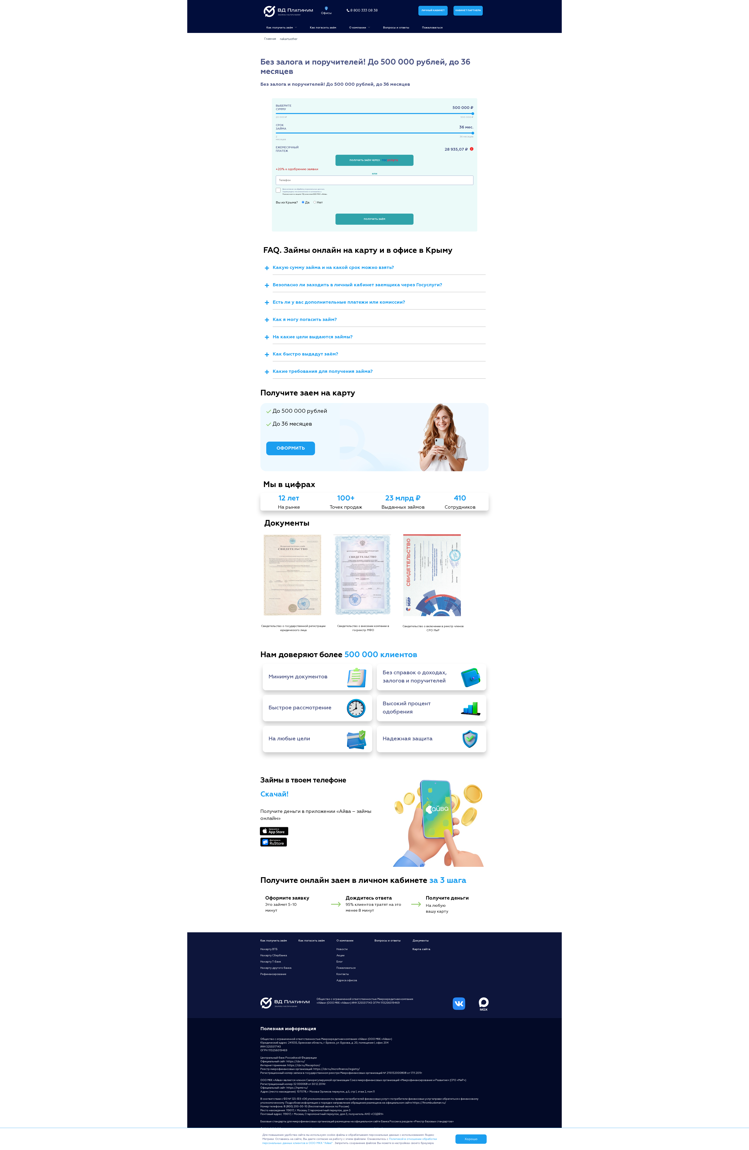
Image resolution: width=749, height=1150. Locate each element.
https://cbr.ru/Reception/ (303, 1065)
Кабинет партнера (468, 10)
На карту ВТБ (269, 949)
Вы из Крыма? (287, 202)
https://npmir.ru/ (297, 1087)
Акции (340, 955)
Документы (421, 940)
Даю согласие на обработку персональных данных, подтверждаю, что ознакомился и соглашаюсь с (304, 191)
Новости (342, 949)
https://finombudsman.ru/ (429, 1102)
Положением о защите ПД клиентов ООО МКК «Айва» (304, 194)
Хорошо (471, 1139)
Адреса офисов (346, 980)
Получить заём (374, 219)
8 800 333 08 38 (364, 10)
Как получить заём (280, 27)
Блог (339, 961)
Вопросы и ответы (396, 27)
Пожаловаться (432, 27)
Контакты (342, 974)
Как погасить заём (323, 27)
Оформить (291, 448)
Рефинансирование (273, 974)
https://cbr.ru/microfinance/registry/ (336, 1069)
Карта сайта (421, 949)
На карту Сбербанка (273, 955)
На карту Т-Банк (270, 961)
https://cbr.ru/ (296, 1061)
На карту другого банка (275, 968)
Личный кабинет (433, 10)
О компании (358, 27)
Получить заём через (365, 160)
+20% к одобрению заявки (297, 169)
